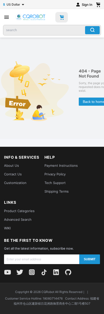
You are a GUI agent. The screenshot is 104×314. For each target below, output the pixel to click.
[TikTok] (43, 272)
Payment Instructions (61, 165)
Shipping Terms (56, 191)
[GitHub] (68, 272)
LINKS (10, 202)
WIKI (7, 228)
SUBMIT (89, 259)
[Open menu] (6, 17)
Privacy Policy (55, 174)
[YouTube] (7, 272)
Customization (15, 183)
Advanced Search (18, 219)
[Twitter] (19, 272)
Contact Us (13, 174)
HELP (49, 157)
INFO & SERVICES (21, 157)
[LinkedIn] (56, 272)
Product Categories (19, 211)
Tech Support (55, 183)
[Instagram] (31, 272)
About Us (11, 165)
